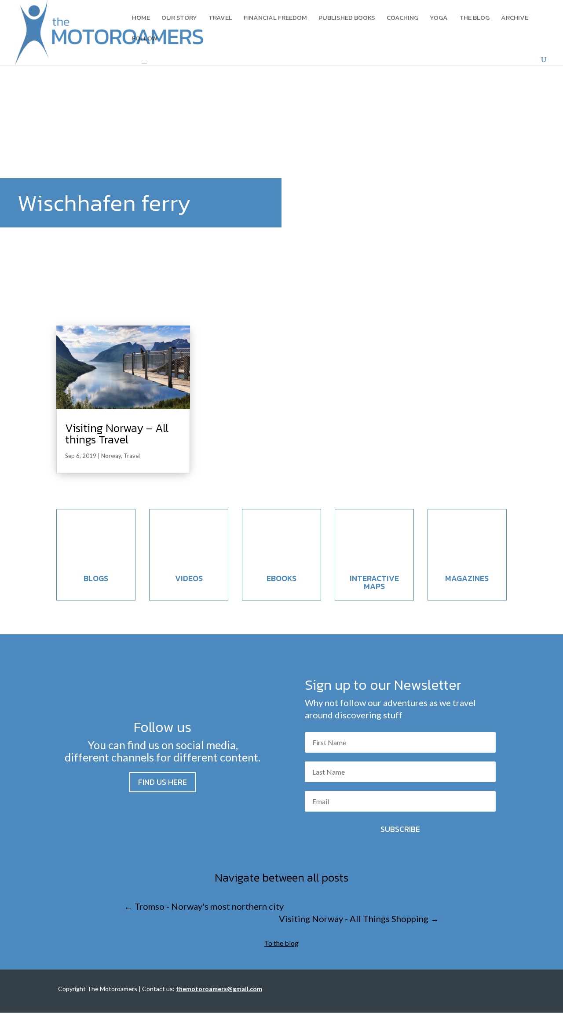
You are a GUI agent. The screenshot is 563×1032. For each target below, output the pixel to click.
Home (141, 18)
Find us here (162, 782)
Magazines (467, 578)
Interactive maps (374, 582)
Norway (111, 455)
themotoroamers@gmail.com (219, 988)
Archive (514, 18)
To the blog (281, 943)
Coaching (402, 18)
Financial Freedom (275, 18)
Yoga (439, 18)
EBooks (281, 578)
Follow (144, 39)
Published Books (346, 18)
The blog (474, 18)
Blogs (96, 578)
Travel (220, 18)
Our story (179, 18)
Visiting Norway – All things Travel (116, 433)
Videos (189, 578)
